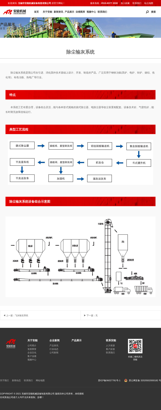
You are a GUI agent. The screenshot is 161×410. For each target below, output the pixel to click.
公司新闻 (54, 352)
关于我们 (4, 380)
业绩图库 (80, 11)
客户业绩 (32, 356)
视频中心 (91, 11)
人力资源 (110, 345)
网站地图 (40, 380)
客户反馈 (110, 349)
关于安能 (47, 11)
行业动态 (54, 349)
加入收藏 (125, 3)
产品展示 (69, 11)
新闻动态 (16, 380)
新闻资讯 (58, 11)
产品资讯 (54, 345)
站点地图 (148, 3)
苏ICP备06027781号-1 (109, 380)
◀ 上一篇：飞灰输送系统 (15, 315)
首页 (36, 11)
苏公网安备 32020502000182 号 (145, 380)
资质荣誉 (32, 349)
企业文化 (32, 352)
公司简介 (32, 345)
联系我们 (137, 3)
